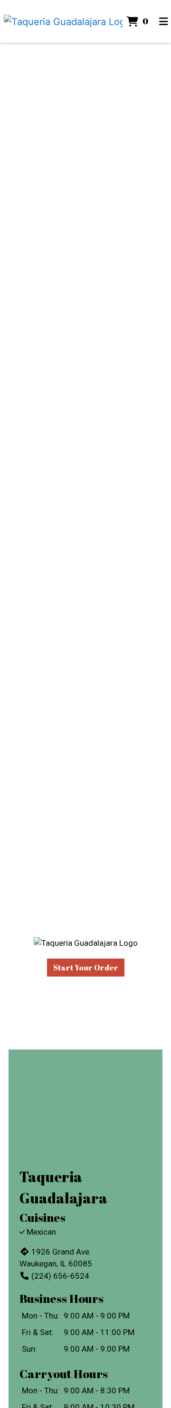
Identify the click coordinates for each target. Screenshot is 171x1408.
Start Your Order (85, 967)
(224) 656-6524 (60, 1276)
